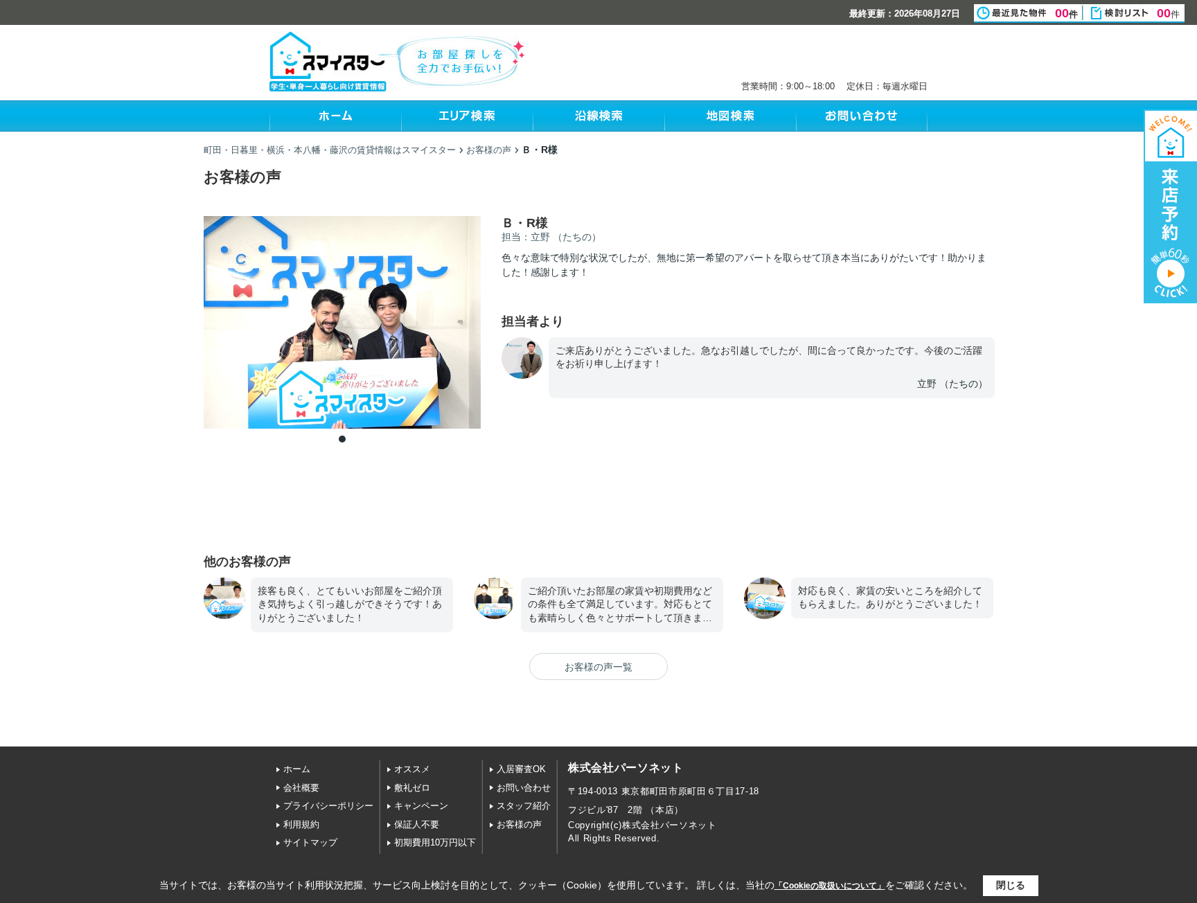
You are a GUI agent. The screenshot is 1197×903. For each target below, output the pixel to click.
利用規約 (301, 824)
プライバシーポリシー (328, 806)
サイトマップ (310, 842)
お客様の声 (519, 824)
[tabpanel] (342, 322)
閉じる (1010, 885)
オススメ (412, 769)
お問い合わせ (524, 788)
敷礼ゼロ (412, 788)
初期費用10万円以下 (435, 842)
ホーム (296, 769)
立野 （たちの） (952, 383)
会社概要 (301, 788)
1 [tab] (342, 439)
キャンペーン (421, 806)
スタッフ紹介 (524, 806)
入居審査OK (521, 769)
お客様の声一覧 (598, 666)
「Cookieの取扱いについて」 (829, 886)
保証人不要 (416, 824)
